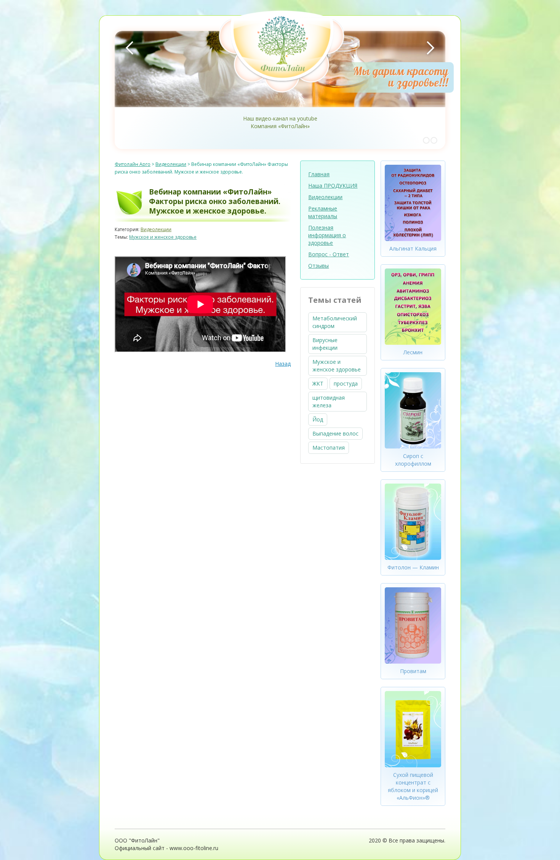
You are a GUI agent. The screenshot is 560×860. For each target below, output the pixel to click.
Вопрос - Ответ (328, 254)
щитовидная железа (328, 401)
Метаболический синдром (334, 322)
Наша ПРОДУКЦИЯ (332, 185)
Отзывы (318, 265)
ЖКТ (317, 383)
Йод (317, 419)
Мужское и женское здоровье (163, 237)
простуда (346, 383)
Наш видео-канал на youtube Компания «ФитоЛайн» (280, 122)
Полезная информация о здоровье (327, 235)
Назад (283, 363)
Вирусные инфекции (325, 343)
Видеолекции (156, 229)
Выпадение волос (335, 433)
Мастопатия (328, 447)
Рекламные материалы (322, 212)
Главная (319, 174)
